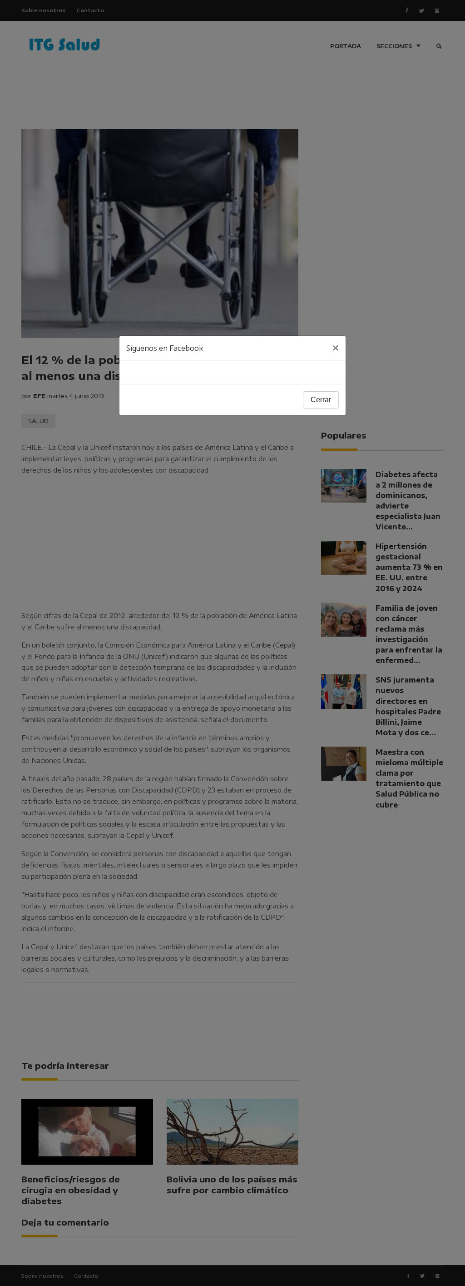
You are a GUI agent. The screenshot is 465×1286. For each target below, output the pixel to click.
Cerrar (321, 400)
